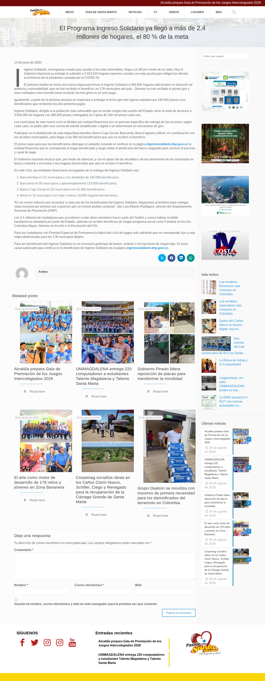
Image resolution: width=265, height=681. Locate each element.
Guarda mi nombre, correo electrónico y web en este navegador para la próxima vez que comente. (86, 604)
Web (138, 585)
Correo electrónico (89, 585)
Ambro (43, 271)
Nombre (21, 585)
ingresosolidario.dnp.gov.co (167, 144)
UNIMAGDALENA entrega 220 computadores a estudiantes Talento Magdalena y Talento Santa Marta (131, 658)
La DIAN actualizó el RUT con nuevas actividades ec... (233, 401)
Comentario (23, 550)
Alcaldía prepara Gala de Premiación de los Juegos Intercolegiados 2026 (190, 2)
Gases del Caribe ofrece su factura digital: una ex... (231, 325)
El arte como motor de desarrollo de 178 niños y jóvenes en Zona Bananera (39, 482)
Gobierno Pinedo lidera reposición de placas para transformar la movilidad (161, 374)
